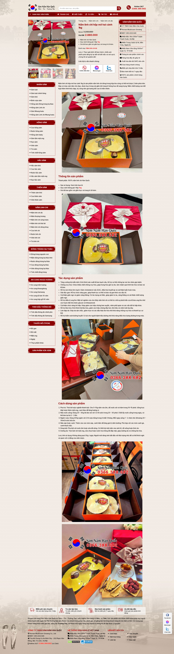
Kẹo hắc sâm (36, 180)
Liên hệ (115, 14)
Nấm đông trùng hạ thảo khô (41, 258)
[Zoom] (31, 64)
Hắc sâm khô (36, 166)
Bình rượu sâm (36, 100)
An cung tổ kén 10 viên (39, 296)
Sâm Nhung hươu (37, 111)
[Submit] (119, 8)
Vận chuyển (133, 634)
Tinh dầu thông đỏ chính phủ (41, 312)
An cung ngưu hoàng (41, 280)
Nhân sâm (42, 84)
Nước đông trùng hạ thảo (40, 261)
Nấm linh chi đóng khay (40, 227)
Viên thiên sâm (36, 200)
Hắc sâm (41, 160)
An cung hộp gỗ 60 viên (40, 299)
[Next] (72, 43)
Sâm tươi (34, 90)
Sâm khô (34, 97)
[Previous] (31, 43)
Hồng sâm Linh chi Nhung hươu (42, 115)
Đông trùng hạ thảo (41, 249)
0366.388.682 (139, 8)
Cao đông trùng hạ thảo (40, 265)
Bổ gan (33, 328)
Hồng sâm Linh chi (38, 108)
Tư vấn (91, 14)
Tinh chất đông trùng (39, 272)
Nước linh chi (36, 234)
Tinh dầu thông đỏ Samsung (41, 316)
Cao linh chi (35, 231)
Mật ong (34, 336)
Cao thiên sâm (36, 196)
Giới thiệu (78, 14)
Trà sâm (34, 149)
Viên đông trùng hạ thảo (40, 268)
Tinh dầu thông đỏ (41, 307)
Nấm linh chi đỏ (107, 21)
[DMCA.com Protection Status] (74, 642)
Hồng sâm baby (37, 135)
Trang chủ (64, 14)
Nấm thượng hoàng (38, 216)
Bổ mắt (33, 332)
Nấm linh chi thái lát (38, 223)
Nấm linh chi (93, 21)
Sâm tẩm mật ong (37, 138)
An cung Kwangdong (39, 289)
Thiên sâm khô (36, 193)
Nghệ (33, 339)
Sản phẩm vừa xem (41, 350)
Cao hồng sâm (36, 128)
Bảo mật (132, 640)
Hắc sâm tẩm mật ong (39, 176)
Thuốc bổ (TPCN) (41, 323)
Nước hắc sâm (36, 173)
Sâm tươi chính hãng (38, 93)
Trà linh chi (35, 241)
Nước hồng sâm (37, 131)
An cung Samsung (38, 292)
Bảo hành (132, 637)
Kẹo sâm (34, 142)
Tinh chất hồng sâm (38, 153)
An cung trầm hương (38, 285)
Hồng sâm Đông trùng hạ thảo (42, 104)
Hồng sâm (42, 122)
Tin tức (104, 14)
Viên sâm (34, 146)
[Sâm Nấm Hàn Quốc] (41, 7)
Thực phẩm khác (37, 343)
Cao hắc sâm (36, 169)
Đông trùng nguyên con (40, 254)
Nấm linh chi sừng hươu (39, 220)
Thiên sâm (42, 187)
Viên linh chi (35, 238)
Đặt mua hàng (115, 637)
